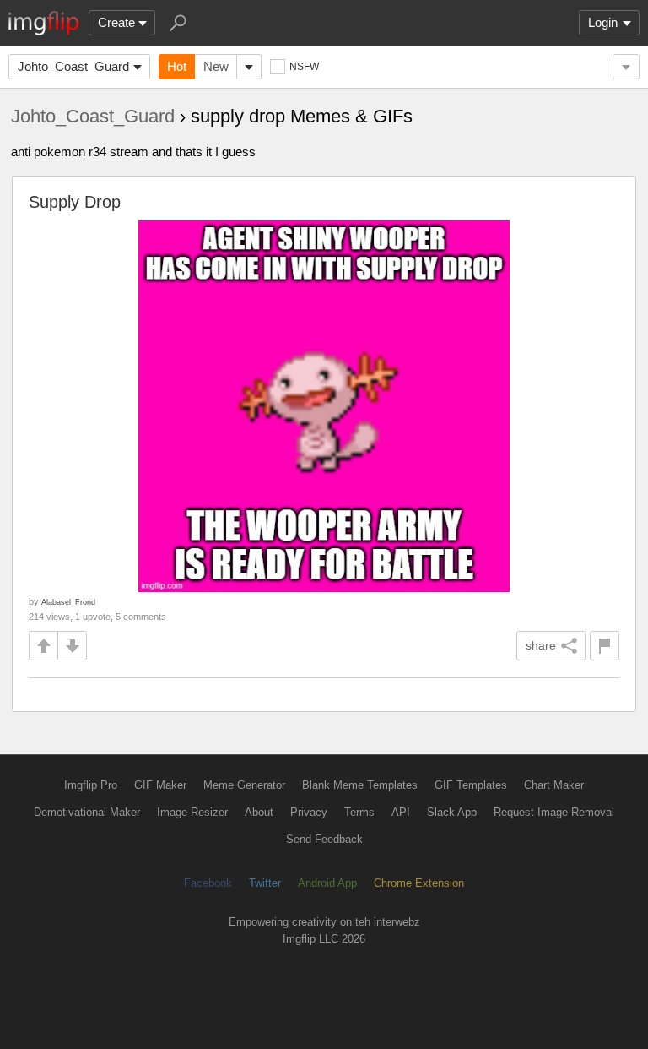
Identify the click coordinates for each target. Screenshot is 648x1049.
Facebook (208, 883)
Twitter (265, 883)
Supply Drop (75, 202)
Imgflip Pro (90, 785)
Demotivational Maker (87, 812)
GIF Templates (471, 785)
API (401, 812)
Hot (176, 66)
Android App (327, 883)
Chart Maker (554, 785)
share (541, 645)
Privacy (308, 812)
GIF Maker (160, 785)
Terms (359, 812)
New (216, 66)
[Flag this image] (604, 645)
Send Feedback (324, 839)
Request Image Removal (554, 812)
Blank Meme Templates (360, 785)
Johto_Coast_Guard (73, 66)
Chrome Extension (419, 883)
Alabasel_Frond (68, 601)
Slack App (452, 812)
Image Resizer (192, 812)
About (259, 812)
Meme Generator (244, 785)
